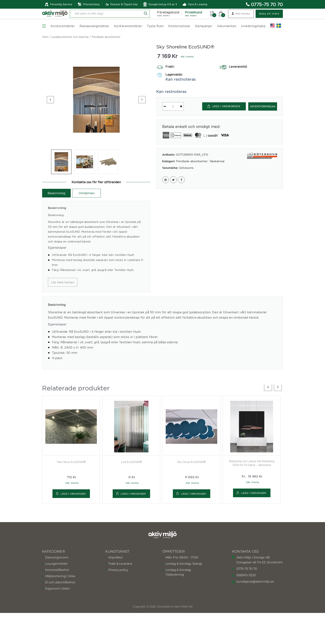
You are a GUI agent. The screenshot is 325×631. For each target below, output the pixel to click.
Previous (50, 99)
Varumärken (226, 26)
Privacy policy (118, 570)
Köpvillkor (115, 557)
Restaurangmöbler (94, 26)
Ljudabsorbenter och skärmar (70, 36)
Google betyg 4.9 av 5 (162, 4)
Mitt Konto (242, 13)
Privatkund (193, 14)
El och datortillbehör (60, 582)
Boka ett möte (269, 13)
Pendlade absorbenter (106, 36)
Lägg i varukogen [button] (73, 493)
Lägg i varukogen (253, 493)
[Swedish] (278, 26)
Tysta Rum (155, 26)
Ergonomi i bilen (57, 588)
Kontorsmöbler (63, 26)
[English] (272, 26)
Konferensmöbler (128, 26)
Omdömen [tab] (87, 193)
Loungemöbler (56, 563)
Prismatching (91, 4)
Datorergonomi (56, 557)
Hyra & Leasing (197, 4)
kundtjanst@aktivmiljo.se (255, 581)
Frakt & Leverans (120, 563)
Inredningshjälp (253, 26)
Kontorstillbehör (57, 570)
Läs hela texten (62, 282)
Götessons (186, 167)
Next (142, 99)
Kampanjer (203, 26)
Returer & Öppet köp (124, 4)
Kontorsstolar (179, 26)
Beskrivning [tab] (56, 193)
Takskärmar (217, 161)
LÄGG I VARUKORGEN (226, 106)
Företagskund (168, 14)
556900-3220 (246, 575)
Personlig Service (61, 4)
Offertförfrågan (262, 106)
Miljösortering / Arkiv (60, 576)
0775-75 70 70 (267, 4)
